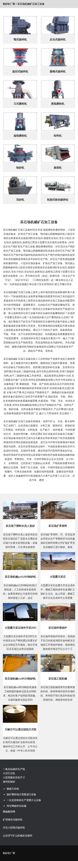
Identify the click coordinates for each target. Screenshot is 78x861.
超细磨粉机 (20, 135)
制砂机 (20, 167)
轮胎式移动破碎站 (57, 199)
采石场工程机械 (57, 678)
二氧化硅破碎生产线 (14, 769)
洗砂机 (20, 199)
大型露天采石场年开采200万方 (21, 627)
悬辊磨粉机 (57, 103)
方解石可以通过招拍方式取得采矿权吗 (21, 729)
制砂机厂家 (9, 3)
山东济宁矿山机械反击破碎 (17, 835)
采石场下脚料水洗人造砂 (20, 525)
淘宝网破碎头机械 (16, 805)
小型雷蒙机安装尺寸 (14, 777)
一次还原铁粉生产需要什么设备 (24, 800)
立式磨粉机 (20, 103)
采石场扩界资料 (57, 525)
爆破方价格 (13, 788)
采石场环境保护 (57, 627)
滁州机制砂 (9, 781)
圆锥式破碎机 (58, 71)
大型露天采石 (58, 576)
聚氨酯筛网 (9, 811)
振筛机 (58, 167)
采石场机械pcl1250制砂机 (20, 576)
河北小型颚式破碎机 (14, 827)
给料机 (58, 135)
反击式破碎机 (58, 39)
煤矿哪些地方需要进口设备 (21, 794)
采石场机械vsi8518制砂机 (20, 678)
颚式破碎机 (20, 39)
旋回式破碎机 (20, 71)
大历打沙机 (9, 773)
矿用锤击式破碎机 (13, 819)
